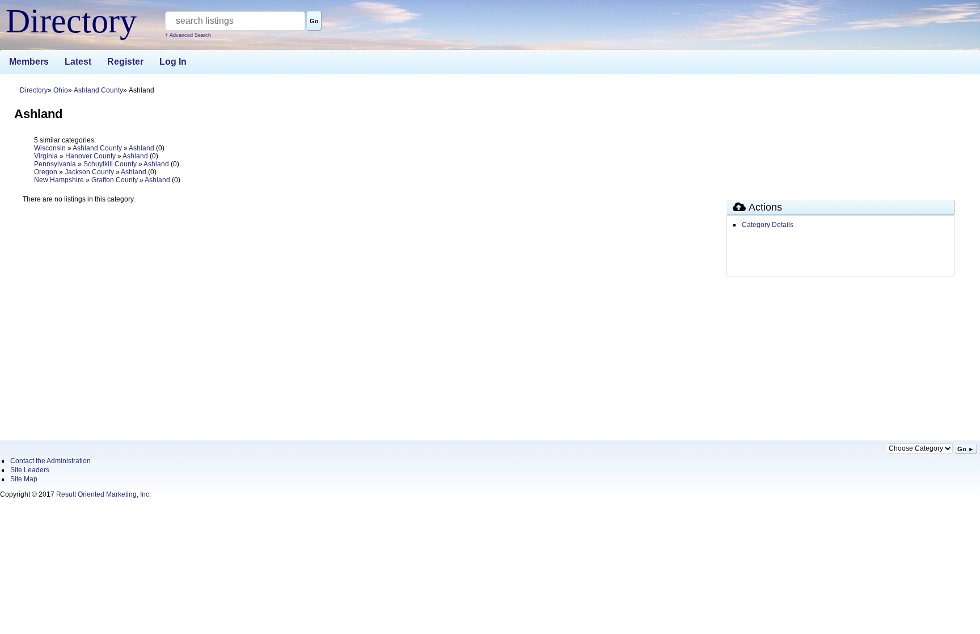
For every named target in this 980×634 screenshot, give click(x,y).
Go (314, 21)
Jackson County (89, 172)
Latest (78, 61)
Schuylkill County (110, 164)
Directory (34, 90)
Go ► (965, 449)
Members (29, 61)
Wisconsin (50, 148)
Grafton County (114, 180)
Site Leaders (29, 470)
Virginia (46, 156)
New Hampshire (59, 180)
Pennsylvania (55, 164)
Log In (173, 61)
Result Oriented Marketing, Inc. (103, 494)
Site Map (23, 479)
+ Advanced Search (188, 35)
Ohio (60, 90)
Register (125, 61)
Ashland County (98, 90)
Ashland (141, 148)
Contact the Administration (50, 461)
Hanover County (90, 156)
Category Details (767, 225)
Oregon (45, 172)
